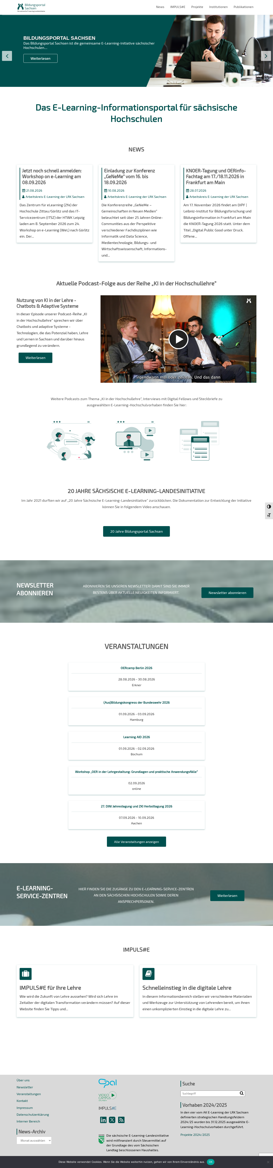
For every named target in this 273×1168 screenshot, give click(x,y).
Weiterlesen (40, 58)
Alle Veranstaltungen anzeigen (136, 842)
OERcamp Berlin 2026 (136, 668)
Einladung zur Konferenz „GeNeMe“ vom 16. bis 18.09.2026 (129, 176)
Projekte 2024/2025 (195, 1134)
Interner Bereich (28, 1121)
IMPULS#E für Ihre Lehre (50, 987)
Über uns (23, 1080)
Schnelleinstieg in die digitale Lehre (186, 987)
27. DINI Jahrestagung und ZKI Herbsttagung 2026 (136, 806)
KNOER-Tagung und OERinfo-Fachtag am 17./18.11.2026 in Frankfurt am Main (216, 176)
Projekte (197, 7)
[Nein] (268, 1162)
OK (211, 1161)
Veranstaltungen (29, 1094)
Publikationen (243, 7)
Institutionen (218, 7)
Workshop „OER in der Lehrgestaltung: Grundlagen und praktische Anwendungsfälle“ (136, 771)
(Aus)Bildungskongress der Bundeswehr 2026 (137, 702)
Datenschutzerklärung (33, 1114)
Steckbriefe (199, 427)
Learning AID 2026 (136, 737)
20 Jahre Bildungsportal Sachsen (136, 531)
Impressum (25, 1108)
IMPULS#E (177, 7)
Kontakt (22, 1101)
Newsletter (25, 1087)
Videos (135, 427)
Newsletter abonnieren (227, 592)
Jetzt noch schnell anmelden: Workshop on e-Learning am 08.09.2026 (52, 176)
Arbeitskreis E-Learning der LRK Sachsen (55, 196)
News (160, 7)
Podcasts (71, 427)
